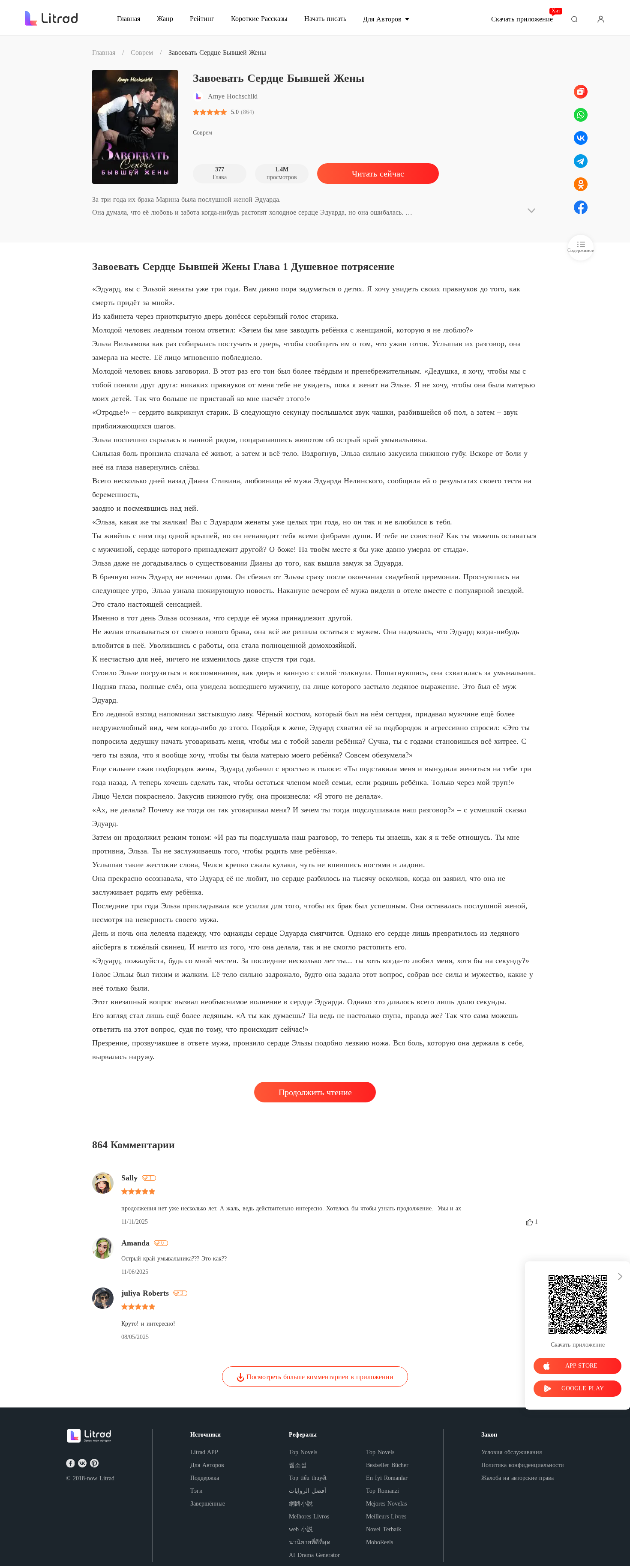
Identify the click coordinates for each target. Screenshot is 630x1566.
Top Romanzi (382, 1491)
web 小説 (301, 1529)
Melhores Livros (309, 1516)
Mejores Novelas (386, 1503)
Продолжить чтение (315, 1092)
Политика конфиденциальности (522, 1465)
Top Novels (303, 1452)
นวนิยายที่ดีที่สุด (309, 1542)
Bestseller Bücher (387, 1465)
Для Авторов (207, 1465)
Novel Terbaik (383, 1529)
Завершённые (207, 1503)
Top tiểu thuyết (308, 1478)
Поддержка (204, 1478)
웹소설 (298, 1465)
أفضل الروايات (307, 1491)
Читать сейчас (378, 173)
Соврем (142, 52)
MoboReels (379, 1542)
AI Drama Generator (314, 1555)
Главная (103, 52)
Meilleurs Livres (386, 1516)
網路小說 (301, 1503)
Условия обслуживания (511, 1452)
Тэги (196, 1491)
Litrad (106, 1478)
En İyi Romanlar (387, 1478)
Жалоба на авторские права (517, 1478)
